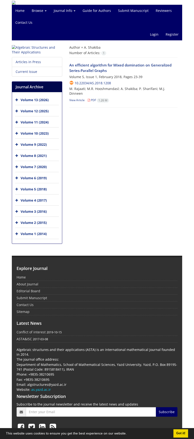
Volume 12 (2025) (35, 111)
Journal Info (63, 10)
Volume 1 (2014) (34, 233)
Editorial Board (28, 291)
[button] (128, 434)
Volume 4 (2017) (34, 200)
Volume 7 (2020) (34, 167)
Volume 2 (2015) (34, 222)
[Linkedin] (43, 426)
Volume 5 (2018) (34, 189)
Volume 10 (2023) (35, 133)
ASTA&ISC (24, 339)
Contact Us (23, 22)
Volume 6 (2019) (34, 178)
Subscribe (167, 412)
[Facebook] (22, 426)
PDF (98, 100)
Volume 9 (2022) (34, 144)
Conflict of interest (31, 332)
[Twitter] (32, 426)
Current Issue (26, 71)
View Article (77, 100)
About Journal (27, 284)
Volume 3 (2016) (34, 211)
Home (20, 10)
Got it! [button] (180, 433)
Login (154, 34)
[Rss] (52, 426)
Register (172, 34)
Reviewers (164, 10)
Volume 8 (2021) (34, 155)
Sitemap (23, 311)
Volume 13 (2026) (35, 100)
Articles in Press (28, 62)
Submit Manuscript (133, 10)
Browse (38, 10)
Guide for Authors (97, 10)
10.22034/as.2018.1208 (93, 83)
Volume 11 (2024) (35, 122)
